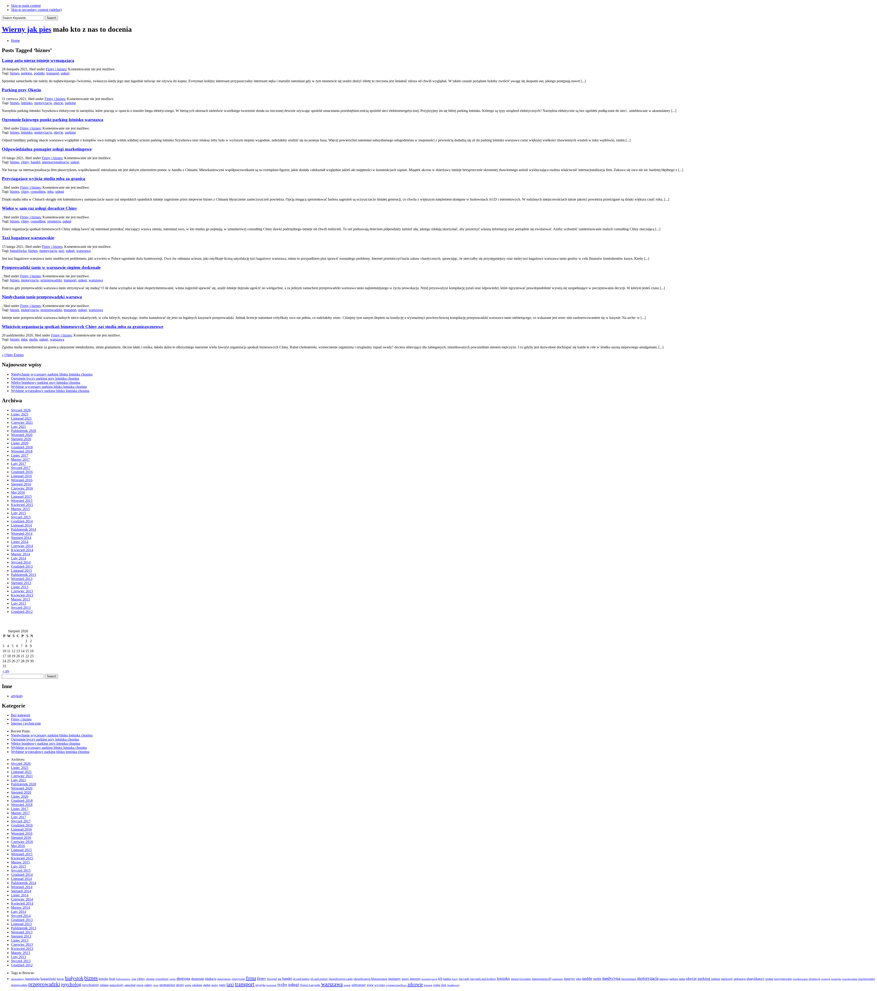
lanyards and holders (483, 978)
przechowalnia (849, 979)
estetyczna (238, 978)
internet (415, 978)
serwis (139, 985)
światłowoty (453, 985)
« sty (6, 671)
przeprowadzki (51, 280)
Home (15, 40)
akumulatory (17, 979)
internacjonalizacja (55, 162)
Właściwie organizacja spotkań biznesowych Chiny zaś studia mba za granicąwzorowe (82, 326)
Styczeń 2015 (21, 517)
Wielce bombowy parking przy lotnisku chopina (45, 382)
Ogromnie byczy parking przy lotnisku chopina (45, 378)
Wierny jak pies (26, 29)
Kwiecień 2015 (22, 505)
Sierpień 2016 (21, 484)
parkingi (715, 979)
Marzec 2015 (20, 509)
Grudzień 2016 (22, 472)
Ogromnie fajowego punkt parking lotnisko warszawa (52, 119)
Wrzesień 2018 (21, 451)
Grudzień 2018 (22, 447)
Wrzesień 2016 (21, 480)
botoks (103, 978)
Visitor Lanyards (310, 985)
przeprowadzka (19, 985)
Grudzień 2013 (22, 566)
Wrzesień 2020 (21, 435)
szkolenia (197, 985)
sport (155, 985)
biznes (14, 73)
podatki (39, 73)
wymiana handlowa (396, 985)
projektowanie (800, 979)
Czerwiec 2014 (22, 546)
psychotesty (90, 985)
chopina (150, 978)
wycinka (380, 985)
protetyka (836, 979)
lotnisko (26, 103)
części (172, 979)
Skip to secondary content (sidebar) (36, 10)
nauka (682, 978)
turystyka (260, 985)
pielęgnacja (740, 978)
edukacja (210, 978)
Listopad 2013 (21, 570)
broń (112, 978)
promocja (54, 221)
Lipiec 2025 (19, 414)
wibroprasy (358, 985)
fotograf (272, 978)
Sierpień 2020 (21, 439)
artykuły (17, 696)
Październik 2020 (23, 431)
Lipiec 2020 (19, 443)
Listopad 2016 (21, 476)
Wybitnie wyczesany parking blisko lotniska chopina (49, 387)
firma (251, 978)
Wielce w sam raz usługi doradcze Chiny (39, 208)
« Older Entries (13, 355)
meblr (597, 978)
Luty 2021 (18, 427)
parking (26, 73)
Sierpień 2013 (21, 583)
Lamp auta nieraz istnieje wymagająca (38, 60)
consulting (38, 191)
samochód (129, 985)
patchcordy (727, 979)
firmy (261, 978)
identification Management (370, 978)
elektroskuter (224, 979)
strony (180, 985)
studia (33, 339)
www (370, 985)
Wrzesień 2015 (21, 501)
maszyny (569, 978)
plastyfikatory (755, 978)
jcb (440, 978)
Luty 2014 (18, 558)
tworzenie (271, 985)
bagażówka (18, 251)
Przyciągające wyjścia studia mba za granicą (43, 178)
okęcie (58, 103)
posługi (769, 978)
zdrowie (415, 984)
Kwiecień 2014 (22, 550)
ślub (443, 985)
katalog (447, 978)
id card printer (319, 978)
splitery (148, 985)
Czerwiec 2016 (22, 488)
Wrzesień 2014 (21, 533)
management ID (541, 978)
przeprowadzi (866, 978)
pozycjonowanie (783, 979)
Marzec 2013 (20, 599)
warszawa (83, 251)
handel (35, 162)
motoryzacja (43, 103)
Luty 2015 (18, 513)
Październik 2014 (23, 529)
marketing (557, 979)
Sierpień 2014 (21, 538)
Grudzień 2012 (22, 612)
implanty (394, 978)
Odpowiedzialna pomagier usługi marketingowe (47, 149)
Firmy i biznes (56, 69)
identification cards (341, 978)
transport (52, 73)
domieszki (197, 978)
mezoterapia (628, 978)
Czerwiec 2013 (22, 591)
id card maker (301, 978)
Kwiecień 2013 (22, 595)
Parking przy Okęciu (21, 89)
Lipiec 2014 (19, 542)
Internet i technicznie (26, 723)
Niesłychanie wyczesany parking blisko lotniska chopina (51, 374)
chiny (25, 162)
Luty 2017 (18, 464)
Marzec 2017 (20, 459)
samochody (116, 985)
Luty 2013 (18, 603)
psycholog (71, 984)
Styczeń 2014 (21, 562)
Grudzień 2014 (22, 521)
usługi (65, 73)
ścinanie (428, 985)
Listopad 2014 (21, 525)
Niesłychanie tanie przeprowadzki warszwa (42, 296)
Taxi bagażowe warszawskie (28, 237)
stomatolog (167, 985)
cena (133, 979)
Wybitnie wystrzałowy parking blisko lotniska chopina (50, 391)
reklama (104, 985)
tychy (282, 984)
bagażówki (48, 978)
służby (214, 985)
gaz (279, 978)
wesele (347, 985)
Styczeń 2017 (21, 468)
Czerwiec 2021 (22, 422)
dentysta (183, 978)
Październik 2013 (23, 575)
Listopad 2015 (21, 496)
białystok (74, 978)
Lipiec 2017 (19, 455)
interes (405, 978)
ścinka (436, 985)
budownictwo (123, 979)
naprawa (663, 978)
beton (60, 978)
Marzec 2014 (20, 554)
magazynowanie (521, 978)
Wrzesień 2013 (21, 579)
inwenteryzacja (429, 979)
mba (50, 191)
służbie (207, 985)
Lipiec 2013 (19, 587)
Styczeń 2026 (21, 410)
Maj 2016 (18, 492)
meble (587, 978)
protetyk (825, 979)
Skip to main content (26, 6)
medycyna (611, 978)
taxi (61, 251)
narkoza (673, 978)
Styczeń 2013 (21, 607)
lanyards (464, 978)
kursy (455, 979)
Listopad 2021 (21, 418)
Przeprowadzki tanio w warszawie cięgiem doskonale (51, 267)
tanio (222, 985)
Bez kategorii (20, 715)
